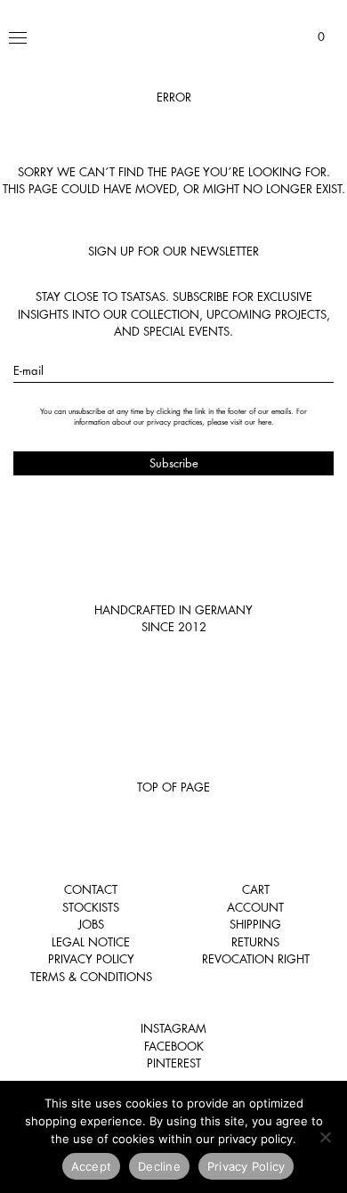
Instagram (173, 1028)
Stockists (90, 907)
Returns (255, 942)
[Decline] (325, 1137)
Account (255, 907)
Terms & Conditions (91, 977)
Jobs (91, 924)
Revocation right (256, 959)
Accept (91, 1166)
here (264, 422)
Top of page (173, 787)
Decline (159, 1166)
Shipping (255, 924)
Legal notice (91, 942)
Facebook (174, 1046)
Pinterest (174, 1063)
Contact (90, 889)
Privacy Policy (91, 959)
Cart (256, 889)
